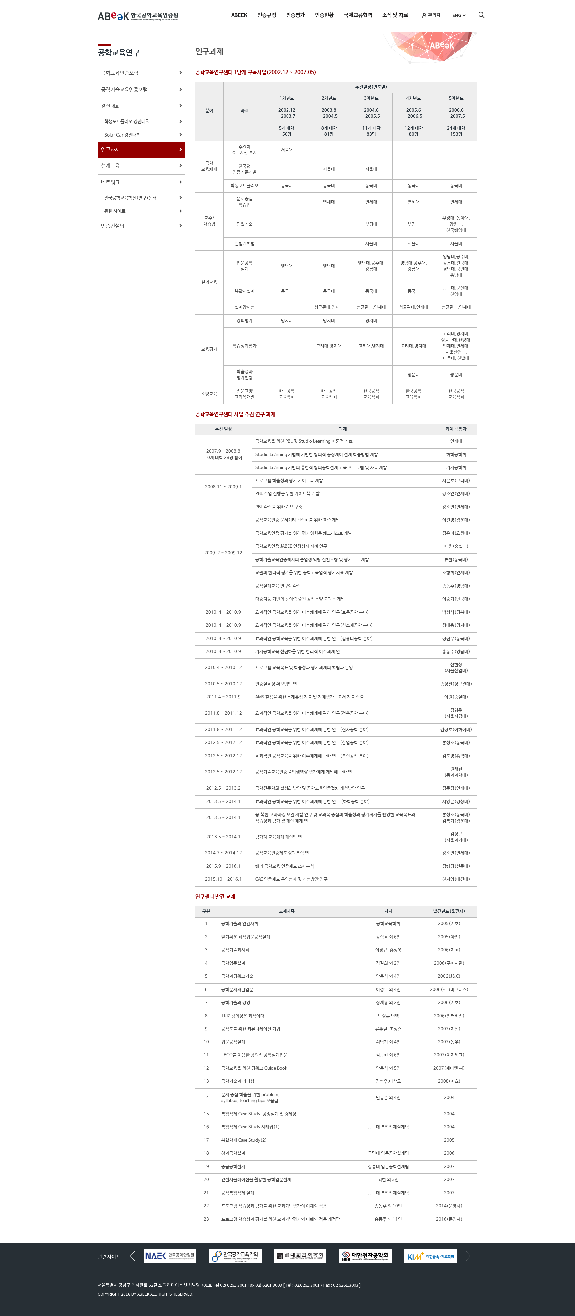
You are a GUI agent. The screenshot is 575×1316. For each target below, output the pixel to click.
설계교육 (110, 166)
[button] (468, 1256)
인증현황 (324, 16)
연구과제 (110, 150)
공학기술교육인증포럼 (124, 90)
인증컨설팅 (112, 226)
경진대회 (110, 106)
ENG (456, 15)
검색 (481, 15)
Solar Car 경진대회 (122, 135)
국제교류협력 (358, 16)
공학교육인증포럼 (119, 73)
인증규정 (266, 16)
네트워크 (110, 182)
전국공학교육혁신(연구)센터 (130, 198)
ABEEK (239, 16)
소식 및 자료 (395, 16)
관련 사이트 (114, 211)
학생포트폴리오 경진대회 (126, 121)
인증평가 (295, 16)
